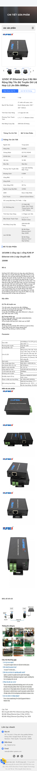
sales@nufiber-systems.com (13, 751)
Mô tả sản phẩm (27, 133)
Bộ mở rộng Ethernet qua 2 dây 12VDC (16, 714)
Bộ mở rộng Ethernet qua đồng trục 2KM (16, 716)
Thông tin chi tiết (10, 133)
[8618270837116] (18, 756)
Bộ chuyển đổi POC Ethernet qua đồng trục (17, 712)
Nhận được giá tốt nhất (11, 91)
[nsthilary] (21, 756)
